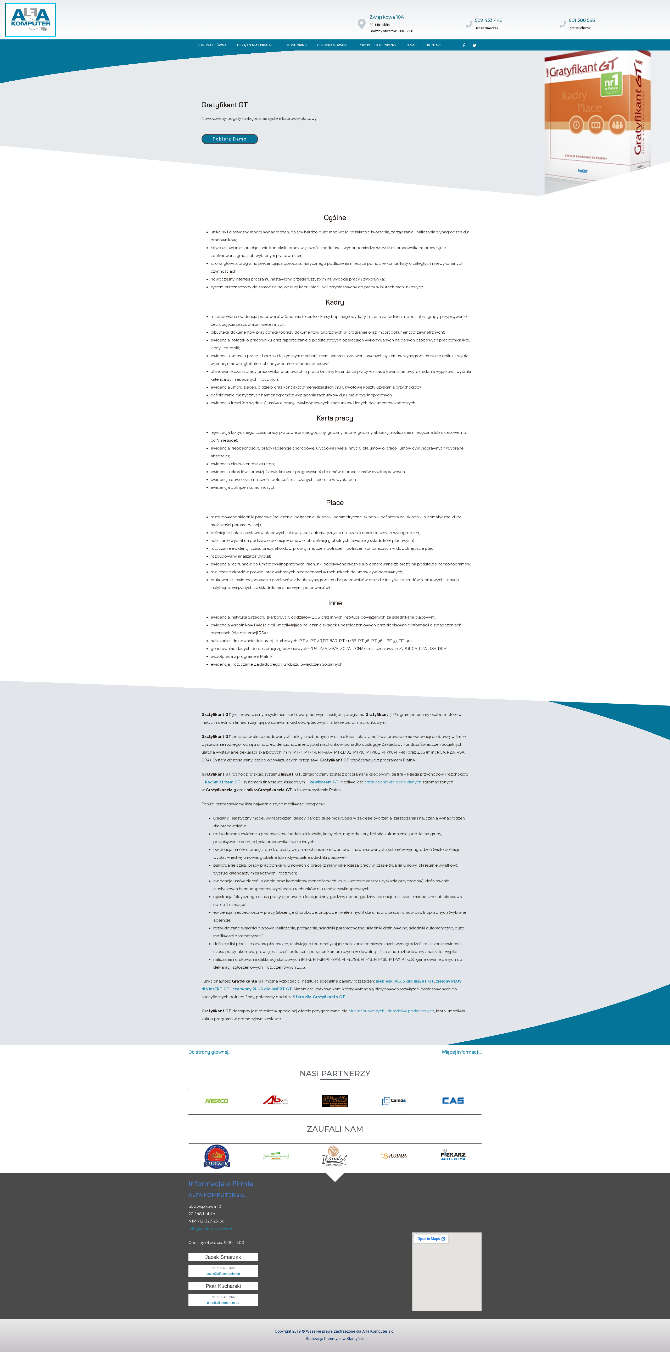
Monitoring (297, 45)
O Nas (412, 45)
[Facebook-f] (464, 45)
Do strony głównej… (209, 1052)
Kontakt (434, 45)
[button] (230, 139)
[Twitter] (475, 45)
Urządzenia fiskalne (255, 45)
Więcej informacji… (462, 1052)
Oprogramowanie (332, 45)
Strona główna (212, 45)
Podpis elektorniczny (377, 45)
